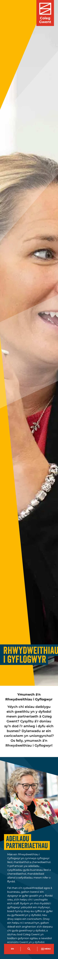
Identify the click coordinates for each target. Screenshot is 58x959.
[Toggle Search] (29, 949)
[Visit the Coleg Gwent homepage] (45, 13)
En (12, 948)
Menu (47, 948)
